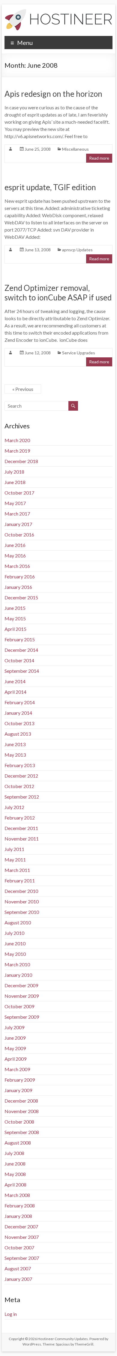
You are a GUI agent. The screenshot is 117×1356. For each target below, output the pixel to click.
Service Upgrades (78, 352)
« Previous (22, 389)
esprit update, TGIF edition (50, 187)
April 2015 (15, 629)
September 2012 (21, 796)
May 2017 (15, 503)
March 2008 (17, 1195)
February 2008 (19, 1205)
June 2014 (15, 681)
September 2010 (21, 912)
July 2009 (14, 1027)
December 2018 (21, 461)
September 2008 (21, 1132)
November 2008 (21, 1111)
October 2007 (19, 1247)
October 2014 (19, 660)
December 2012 (21, 775)
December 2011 (21, 828)
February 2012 (19, 817)
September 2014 (21, 671)
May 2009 (15, 1048)
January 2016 (18, 587)
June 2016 (15, 545)
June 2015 (15, 608)
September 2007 (21, 1258)
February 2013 (19, 765)
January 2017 (18, 524)
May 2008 (15, 1174)
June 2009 (15, 1038)
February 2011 (19, 880)
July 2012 (14, 807)
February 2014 (19, 702)
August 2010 (17, 922)
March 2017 (17, 513)
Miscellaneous (75, 149)
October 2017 (19, 492)
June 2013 (15, 744)
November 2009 (21, 996)
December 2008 (21, 1100)
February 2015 (19, 639)
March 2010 (17, 964)
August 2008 (17, 1142)
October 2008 (19, 1121)
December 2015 (21, 597)
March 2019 (17, 450)
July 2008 (14, 1153)
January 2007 (18, 1279)
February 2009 (19, 1080)
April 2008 (15, 1184)
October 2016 (19, 534)
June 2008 (15, 1163)
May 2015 (15, 618)
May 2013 (15, 755)
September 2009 (21, 1017)
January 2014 (18, 713)
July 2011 (14, 849)
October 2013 (19, 723)
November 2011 (21, 838)
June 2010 (15, 943)
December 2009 (21, 985)
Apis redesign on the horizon (53, 94)
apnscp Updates (77, 249)
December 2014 (21, 650)
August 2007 (17, 1268)
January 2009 (18, 1090)
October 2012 (19, 786)
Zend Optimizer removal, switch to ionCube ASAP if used (58, 292)
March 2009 (17, 1069)
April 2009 (15, 1059)
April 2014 (15, 692)
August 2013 (17, 734)
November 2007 (21, 1237)
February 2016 (19, 576)
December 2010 (21, 891)
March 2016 (17, 566)
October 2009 (19, 1006)
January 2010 (18, 975)
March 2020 (17, 440)
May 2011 (15, 859)
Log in (10, 1314)
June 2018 (15, 482)
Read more (99, 158)
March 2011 (17, 870)
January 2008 (18, 1216)
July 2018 (14, 471)
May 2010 (15, 954)
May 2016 (15, 555)
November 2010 (21, 901)
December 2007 (21, 1226)
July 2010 (14, 933)
